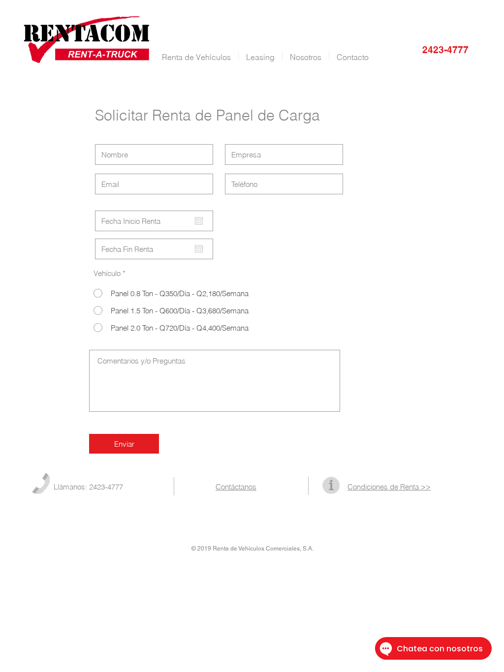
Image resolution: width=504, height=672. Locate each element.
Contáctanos (236, 486)
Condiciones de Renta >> (389, 486)
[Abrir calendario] (199, 221)
